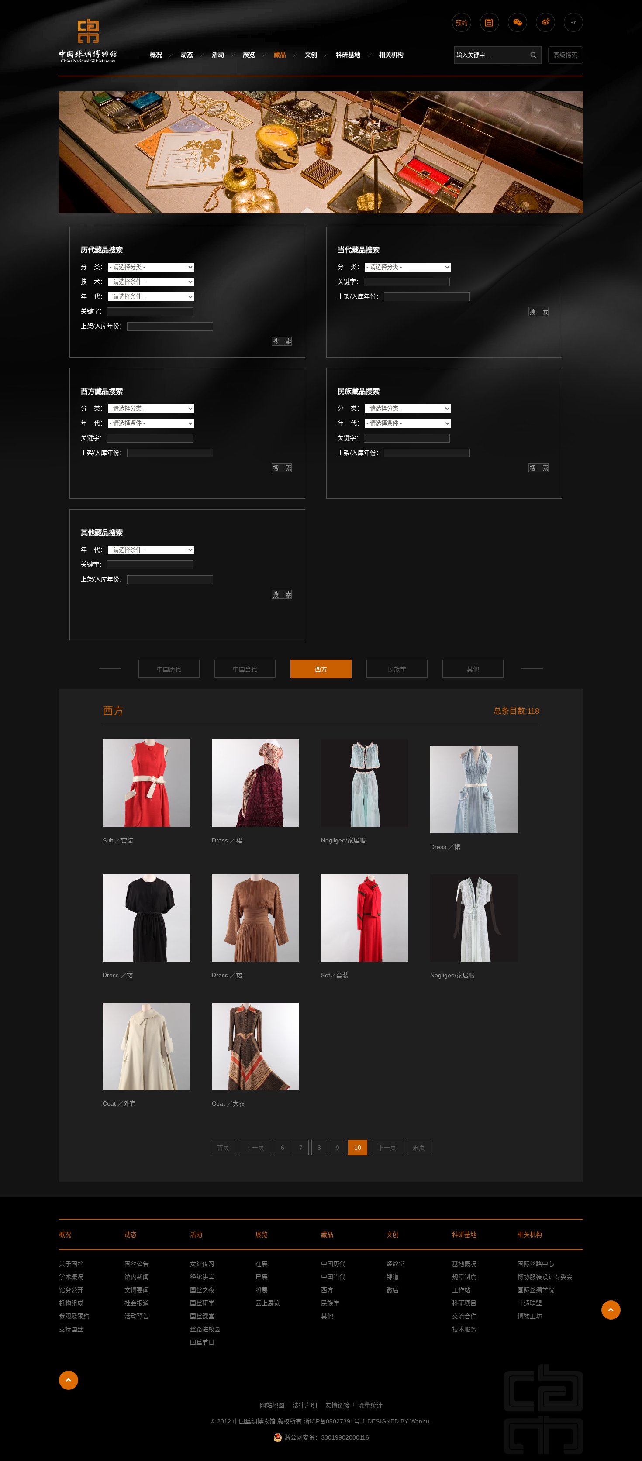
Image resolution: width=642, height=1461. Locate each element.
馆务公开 (71, 1289)
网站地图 (272, 1405)
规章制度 (464, 1276)
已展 (261, 1276)
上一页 (255, 1147)
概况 (156, 54)
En (573, 23)
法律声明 (305, 1405)
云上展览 (267, 1302)
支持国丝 (71, 1329)
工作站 (461, 1289)
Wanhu (419, 1421)
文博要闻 (136, 1289)
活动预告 (136, 1316)
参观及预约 (74, 1316)
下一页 (387, 1147)
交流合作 (464, 1316)
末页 (419, 1147)
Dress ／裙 (227, 840)
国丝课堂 (202, 1316)
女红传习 (202, 1263)
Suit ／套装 (118, 840)
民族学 (397, 669)
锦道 (393, 1276)
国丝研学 (202, 1302)
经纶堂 (396, 1263)
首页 (223, 1147)
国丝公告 (136, 1263)
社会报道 (136, 1302)
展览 (249, 54)
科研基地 (348, 54)
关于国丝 (71, 1263)
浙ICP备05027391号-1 (335, 1421)
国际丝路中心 (536, 1263)
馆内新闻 (136, 1276)
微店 (393, 1289)
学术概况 (71, 1276)
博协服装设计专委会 (545, 1276)
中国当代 (245, 669)
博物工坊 (530, 1316)
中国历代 (169, 669)
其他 (473, 669)
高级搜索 (565, 55)
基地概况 (464, 1263)
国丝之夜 (202, 1289)
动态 (187, 54)
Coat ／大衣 (228, 1103)
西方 (321, 669)
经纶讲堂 (202, 1276)
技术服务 (464, 1329)
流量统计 (370, 1405)
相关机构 (391, 54)
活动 (218, 54)
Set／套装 (335, 975)
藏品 (280, 54)
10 (357, 1147)
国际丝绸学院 (536, 1289)
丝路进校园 (205, 1329)
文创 (311, 54)
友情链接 (337, 1405)
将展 (261, 1289)
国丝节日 (202, 1342)
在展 (261, 1263)
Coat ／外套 (119, 1103)
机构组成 (71, 1302)
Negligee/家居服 (343, 840)
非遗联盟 (530, 1302)
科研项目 (464, 1302)
